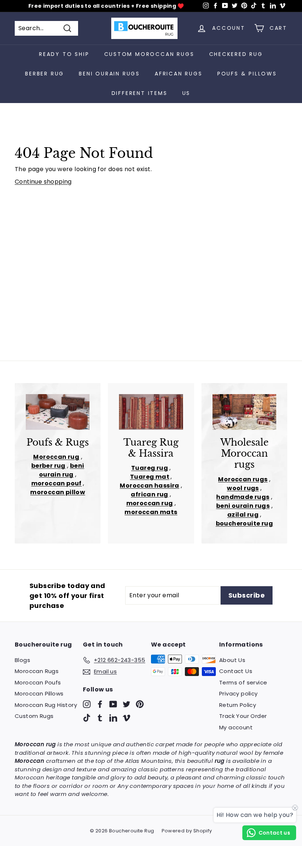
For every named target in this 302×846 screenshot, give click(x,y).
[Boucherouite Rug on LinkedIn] (113, 718)
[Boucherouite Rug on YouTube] (113, 704)
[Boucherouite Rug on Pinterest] (140, 704)
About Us (232, 660)
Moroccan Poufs (38, 682)
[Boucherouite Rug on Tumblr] (100, 718)
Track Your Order (243, 716)
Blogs (22, 660)
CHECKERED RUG (236, 54)
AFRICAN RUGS (179, 73)
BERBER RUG (44, 73)
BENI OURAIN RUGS (109, 73)
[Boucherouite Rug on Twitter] (126, 704)
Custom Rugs (34, 716)
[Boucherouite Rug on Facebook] (100, 704)
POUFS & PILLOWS (247, 73)
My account (236, 727)
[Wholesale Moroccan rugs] (244, 412)
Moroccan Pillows (39, 693)
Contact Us (235, 671)
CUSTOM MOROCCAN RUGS (149, 54)
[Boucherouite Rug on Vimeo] (126, 718)
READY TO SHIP (64, 54)
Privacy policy (238, 693)
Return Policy (237, 705)
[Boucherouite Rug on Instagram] (87, 704)
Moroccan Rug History (46, 705)
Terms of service (243, 682)
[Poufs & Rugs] (57, 412)
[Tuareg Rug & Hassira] (151, 412)
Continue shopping (43, 181)
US (186, 93)
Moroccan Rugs (37, 671)
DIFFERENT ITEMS (140, 93)
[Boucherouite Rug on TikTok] (87, 718)
